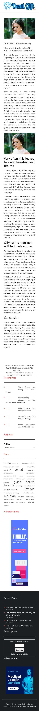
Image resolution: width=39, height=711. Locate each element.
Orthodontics (30, 496)
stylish (19, 499)
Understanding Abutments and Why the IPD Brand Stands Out (20, 400)
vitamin (31, 502)
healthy (9, 485)
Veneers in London (9, 502)
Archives (7, 444)
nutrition (10, 495)
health (30, 481)
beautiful (7, 463)
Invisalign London (29, 486)
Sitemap (30, 704)
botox (14, 464)
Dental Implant (30, 473)
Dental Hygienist (8, 473)
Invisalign (19, 486)
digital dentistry (20, 479)
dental (19, 469)
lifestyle (29, 488)
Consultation (31, 467)
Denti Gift (24, 654)
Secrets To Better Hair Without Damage (19, 626)
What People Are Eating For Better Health (20, 389)
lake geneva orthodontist (11, 489)
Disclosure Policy (20, 704)
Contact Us (9, 704)
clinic (32, 463)
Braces (19, 464)
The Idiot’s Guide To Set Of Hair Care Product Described (18, 49)
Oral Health (21, 496)
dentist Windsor (8, 479)
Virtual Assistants (21, 502)
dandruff (7, 470)
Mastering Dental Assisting (11, 493)
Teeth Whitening (29, 499)
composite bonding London (11, 467)
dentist (21, 476)
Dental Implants (10, 476)
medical (29, 492)
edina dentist (30, 479)
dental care (30, 470)
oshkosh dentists (8, 499)
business (25, 463)
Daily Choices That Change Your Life (18, 620)
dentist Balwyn (30, 476)
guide (17, 482)
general (6, 482)
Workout (6, 505)
